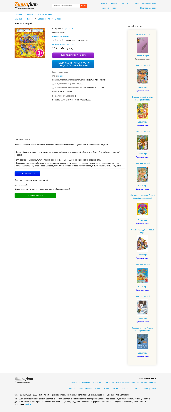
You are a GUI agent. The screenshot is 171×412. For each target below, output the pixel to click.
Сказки (61, 76)
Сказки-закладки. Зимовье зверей (142, 231)
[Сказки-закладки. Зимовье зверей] (142, 243)
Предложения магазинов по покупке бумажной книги (73, 64)
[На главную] (26, 6)
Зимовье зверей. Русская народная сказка (143, 329)
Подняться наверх (36, 195)
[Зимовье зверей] (142, 45)
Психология (109, 382)
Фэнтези (152, 382)
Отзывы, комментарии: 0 (63, 44)
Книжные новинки (109, 8)
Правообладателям (60, 36)
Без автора (142, 87)
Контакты (125, 3)
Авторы (114, 3)
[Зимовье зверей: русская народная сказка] (142, 111)
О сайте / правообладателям (144, 3)
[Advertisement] (57, 120)
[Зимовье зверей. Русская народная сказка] (142, 341)
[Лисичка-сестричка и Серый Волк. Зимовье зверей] (142, 209)
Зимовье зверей (143, 35)
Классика (86, 382)
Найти (83, 6)
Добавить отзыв (27, 173)
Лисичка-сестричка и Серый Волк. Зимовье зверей (142, 196)
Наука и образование (125, 382)
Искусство (96, 382)
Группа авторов (70, 29)
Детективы (75, 382)
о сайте (28, 404)
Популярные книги (148, 8)
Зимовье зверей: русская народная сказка (142, 98)
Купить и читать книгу (73, 55)
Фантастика (142, 382)
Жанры (104, 3)
